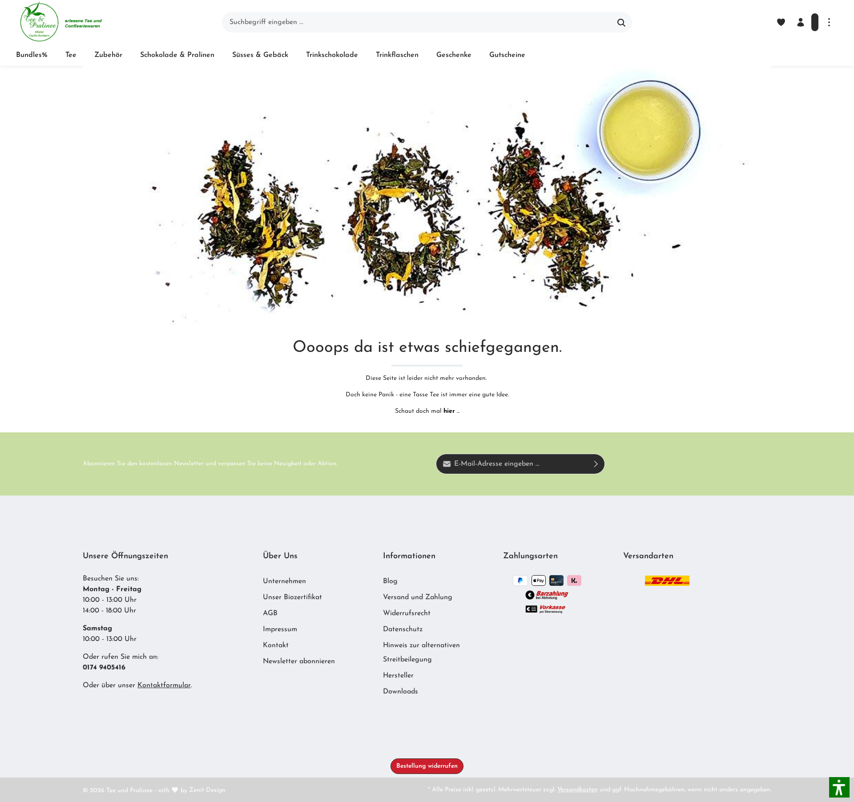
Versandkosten (577, 789)
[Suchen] (621, 22)
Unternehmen (284, 581)
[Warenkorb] (814, 22)
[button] (839, 787)
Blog (390, 581)
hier (449, 411)
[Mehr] (829, 22)
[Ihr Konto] (801, 22)
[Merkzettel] (781, 22)
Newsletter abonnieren (299, 661)
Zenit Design (207, 790)
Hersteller (398, 675)
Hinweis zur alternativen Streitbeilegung (421, 652)
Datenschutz (403, 629)
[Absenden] (596, 464)
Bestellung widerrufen (427, 766)
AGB (270, 613)
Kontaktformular (164, 685)
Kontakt (276, 645)
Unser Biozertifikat (292, 597)
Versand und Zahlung (417, 597)
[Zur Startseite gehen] (60, 22)
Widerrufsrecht (407, 613)
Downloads (400, 691)
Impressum (280, 629)
